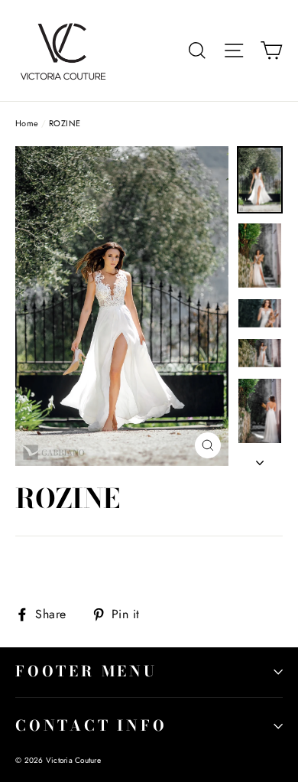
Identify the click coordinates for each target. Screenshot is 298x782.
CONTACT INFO (91, 726)
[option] (121, 306)
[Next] (260, 458)
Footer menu (86, 671)
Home (27, 123)
